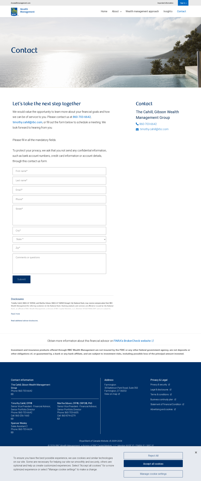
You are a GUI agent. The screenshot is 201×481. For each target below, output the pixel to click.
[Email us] (12, 394)
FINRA (139, 445)
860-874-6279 (69, 415)
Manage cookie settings (153, 473)
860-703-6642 (82, 117)
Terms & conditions (159, 394)
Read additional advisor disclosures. (24, 321)
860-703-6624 (25, 429)
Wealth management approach (142, 11)
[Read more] (15, 314)
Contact (181, 11)
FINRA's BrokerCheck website (132, 341)
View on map (110, 394)
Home (104, 11)
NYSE (128, 445)
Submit (21, 279)
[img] (100, 52)
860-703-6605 (72, 412)
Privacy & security (159, 384)
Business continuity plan (162, 399)
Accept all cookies (153, 463)
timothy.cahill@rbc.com (27, 122)
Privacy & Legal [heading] (158, 379)
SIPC (148, 445)
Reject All (153, 455)
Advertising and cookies (161, 409)
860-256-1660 (22, 415)
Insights (167, 11)
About (115, 11)
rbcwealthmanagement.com (20, 3)
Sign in (182, 3)
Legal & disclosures (159, 389)
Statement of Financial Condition (166, 404)
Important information (165, 3)
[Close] (196, 452)
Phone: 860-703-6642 (21, 390)
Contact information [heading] (22, 379)
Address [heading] (108, 379)
